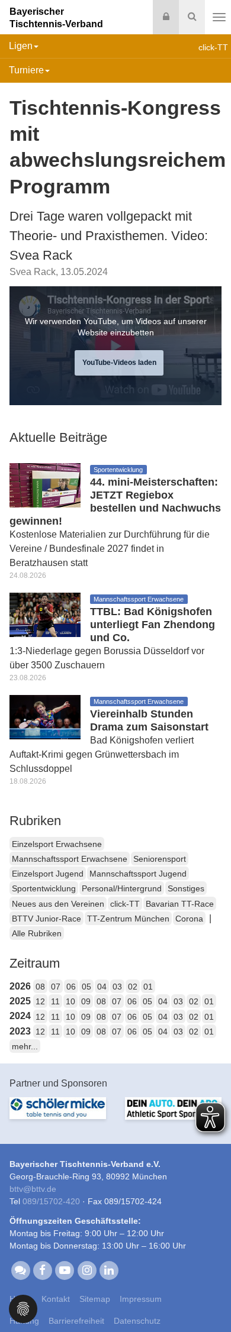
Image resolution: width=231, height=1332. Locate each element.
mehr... (25, 1046)
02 (132, 986)
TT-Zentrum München (128, 918)
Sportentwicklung (44, 888)
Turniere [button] (26, 70)
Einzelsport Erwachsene (57, 844)
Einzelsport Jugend (48, 873)
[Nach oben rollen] (207, 1299)
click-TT (125, 904)
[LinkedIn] (109, 1269)
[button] (23, 1308)
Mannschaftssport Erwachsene (69, 859)
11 (55, 1001)
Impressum (141, 1299)
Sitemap (94, 1299)
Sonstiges (186, 888)
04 (102, 986)
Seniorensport (159, 859)
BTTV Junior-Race (46, 918)
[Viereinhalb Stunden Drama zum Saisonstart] (45, 716)
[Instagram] (87, 1269)
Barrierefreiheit (76, 1320)
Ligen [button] (21, 46)
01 (148, 986)
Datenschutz (137, 1320)
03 (117, 986)
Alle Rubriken (37, 933)
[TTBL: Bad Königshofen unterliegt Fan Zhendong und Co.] (45, 614)
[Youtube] (65, 1269)
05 (86, 986)
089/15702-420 (51, 1201)
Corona (189, 918)
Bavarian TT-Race (180, 904)
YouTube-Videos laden (119, 362)
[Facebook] (42, 1269)
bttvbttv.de (32, 1189)
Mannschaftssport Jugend (138, 873)
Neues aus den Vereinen (58, 904)
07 (55, 986)
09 (86, 1001)
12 (40, 1001)
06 (71, 986)
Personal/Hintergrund (122, 888)
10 (70, 1001)
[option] (58, 1115)
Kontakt (55, 1299)
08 (40, 986)
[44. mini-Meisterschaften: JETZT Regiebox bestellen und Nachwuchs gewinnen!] (45, 484)
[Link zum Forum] (20, 1269)
